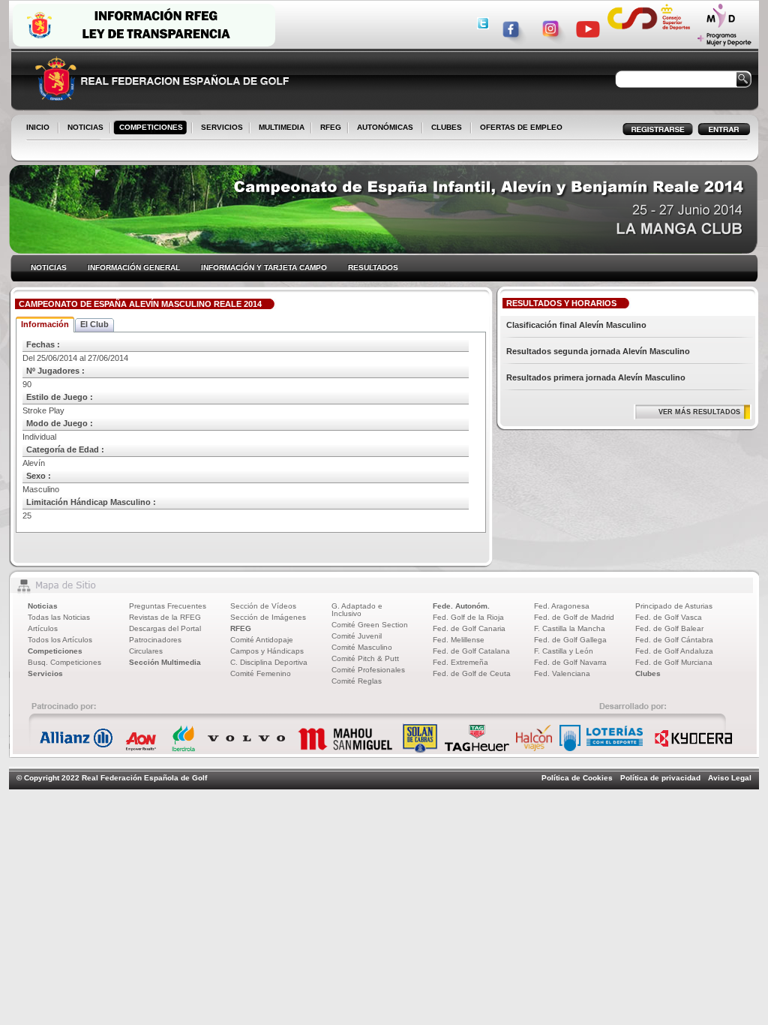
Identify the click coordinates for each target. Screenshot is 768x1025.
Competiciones (55, 651)
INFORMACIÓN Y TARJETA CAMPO (264, 267)
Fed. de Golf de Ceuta (472, 673)
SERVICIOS (219, 128)
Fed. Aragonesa (562, 606)
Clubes (648, 673)
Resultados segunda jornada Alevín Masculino (598, 351)
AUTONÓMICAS (385, 127)
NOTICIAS (83, 128)
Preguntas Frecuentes (167, 606)
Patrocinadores (155, 640)
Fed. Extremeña (460, 662)
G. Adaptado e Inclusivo (357, 610)
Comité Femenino (260, 673)
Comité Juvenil (357, 636)
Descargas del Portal (165, 628)
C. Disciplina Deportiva (269, 662)
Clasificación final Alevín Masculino (576, 324)
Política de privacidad (660, 778)
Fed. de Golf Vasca (668, 617)
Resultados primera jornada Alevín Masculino (596, 377)
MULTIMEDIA (278, 128)
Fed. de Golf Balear (669, 628)
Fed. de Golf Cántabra (674, 640)
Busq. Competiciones (64, 662)
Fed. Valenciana (562, 673)
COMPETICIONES (151, 127)
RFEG (327, 128)
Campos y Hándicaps (267, 651)
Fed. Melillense (458, 640)
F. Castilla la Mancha (569, 628)
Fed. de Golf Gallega (570, 640)
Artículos (43, 628)
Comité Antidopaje (261, 640)
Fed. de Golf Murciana (673, 662)
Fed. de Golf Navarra (570, 662)
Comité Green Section (370, 625)
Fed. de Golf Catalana (471, 651)
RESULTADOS (373, 267)
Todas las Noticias (59, 617)
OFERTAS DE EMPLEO (521, 127)
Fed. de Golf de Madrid (574, 617)
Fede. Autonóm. (461, 606)
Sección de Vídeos (263, 606)
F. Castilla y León (563, 651)
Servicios (45, 673)
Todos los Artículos (60, 640)
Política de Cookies (577, 778)
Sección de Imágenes (268, 617)
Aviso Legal (730, 778)
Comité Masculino (362, 647)
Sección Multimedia (165, 662)
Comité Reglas (357, 681)
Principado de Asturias (673, 606)
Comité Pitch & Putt (365, 658)
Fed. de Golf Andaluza (674, 651)
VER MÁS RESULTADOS (699, 412)
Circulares (146, 651)
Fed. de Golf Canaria (469, 628)
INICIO (38, 127)
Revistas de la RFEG (165, 617)
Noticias (43, 606)
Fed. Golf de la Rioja (468, 617)
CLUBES (446, 127)
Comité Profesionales (368, 670)
